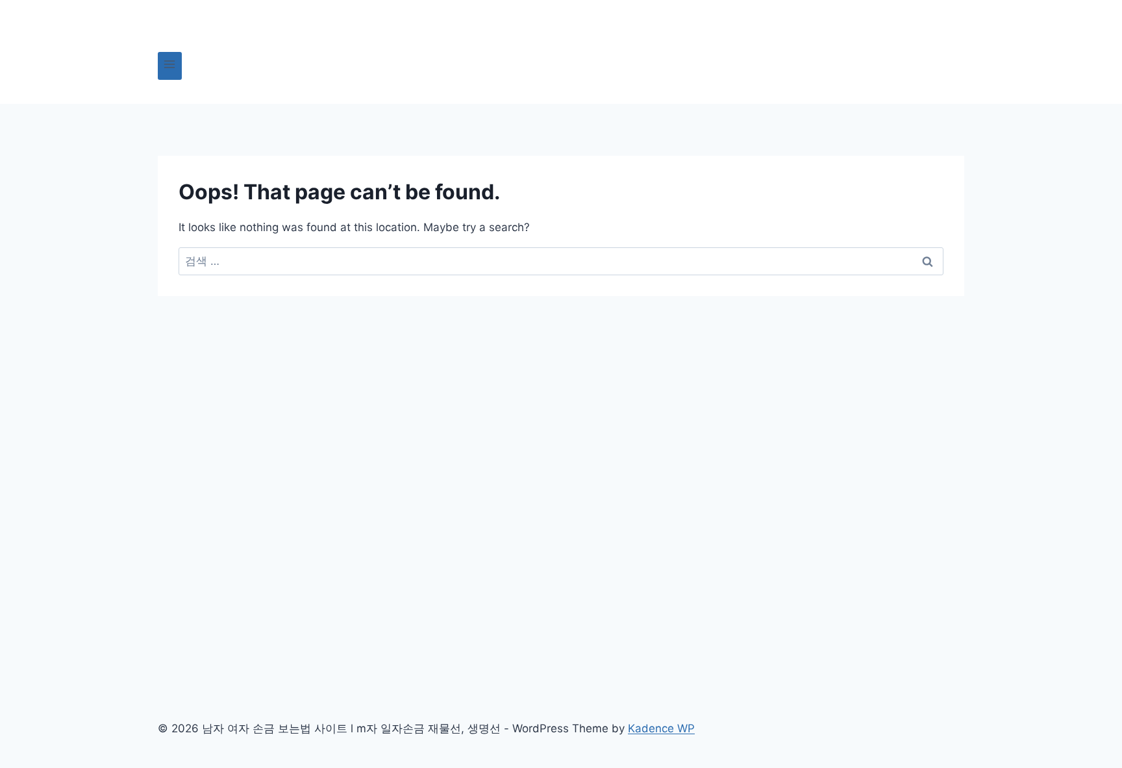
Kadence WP (661, 728)
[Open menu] (170, 66)
